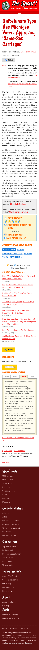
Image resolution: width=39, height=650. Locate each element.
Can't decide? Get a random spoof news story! (18, 439)
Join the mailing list (16, 238)
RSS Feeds (6, 532)
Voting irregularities (12, 257)
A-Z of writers (7, 561)
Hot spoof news (8, 587)
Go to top (6, 462)
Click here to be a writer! (18, 212)
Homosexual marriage (12, 253)
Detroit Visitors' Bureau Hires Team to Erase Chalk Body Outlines (17, 311)
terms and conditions (13, 643)
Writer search (7, 558)
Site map (5, 606)
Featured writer (8, 550)
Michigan (28, 253)
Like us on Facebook (20, 268)
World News (7, 484)
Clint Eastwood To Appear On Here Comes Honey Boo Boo (19, 337)
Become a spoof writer (11, 554)
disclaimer (28, 643)
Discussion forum (9, 535)
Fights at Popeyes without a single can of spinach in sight (19, 403)
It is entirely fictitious (18, 204)
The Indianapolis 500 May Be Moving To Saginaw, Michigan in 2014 (18, 303)
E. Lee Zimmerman (28, 52)
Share (10, 60)
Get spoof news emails (11, 528)
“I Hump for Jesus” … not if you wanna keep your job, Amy (19, 383)
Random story (8, 591)
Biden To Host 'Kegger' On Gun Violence (18, 330)
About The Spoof (9, 602)
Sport (4, 495)
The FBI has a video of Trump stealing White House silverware (19, 429)
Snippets (5, 513)
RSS (11, 265)
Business (6, 498)
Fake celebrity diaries (10, 521)
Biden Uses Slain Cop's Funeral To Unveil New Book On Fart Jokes (18, 277)
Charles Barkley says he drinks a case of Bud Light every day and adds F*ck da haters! (19, 408)
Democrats (10, 249)
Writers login (7, 565)
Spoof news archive (10, 580)
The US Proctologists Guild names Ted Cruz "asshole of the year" (19, 424)
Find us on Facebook (10, 618)
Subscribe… (10, 367)
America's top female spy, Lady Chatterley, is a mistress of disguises (18, 388)
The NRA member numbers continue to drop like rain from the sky (19, 415)
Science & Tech (8, 491)
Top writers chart (9, 547)
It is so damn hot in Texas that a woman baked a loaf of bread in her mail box (19, 398)
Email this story (15, 234)
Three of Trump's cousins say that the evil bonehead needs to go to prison (19, 419)
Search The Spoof (9, 576)
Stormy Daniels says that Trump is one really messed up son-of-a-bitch (19, 393)
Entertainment (8, 487)
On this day (6, 584)
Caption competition (10, 524)
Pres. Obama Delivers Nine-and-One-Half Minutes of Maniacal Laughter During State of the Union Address (19, 321)
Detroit (20, 249)
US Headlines (7, 476)
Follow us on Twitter (23, 265)
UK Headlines (7, 480)
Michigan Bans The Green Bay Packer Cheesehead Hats (17, 294)
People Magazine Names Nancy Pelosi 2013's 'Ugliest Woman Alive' (17, 286)
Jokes (4, 517)
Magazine (6, 502)
